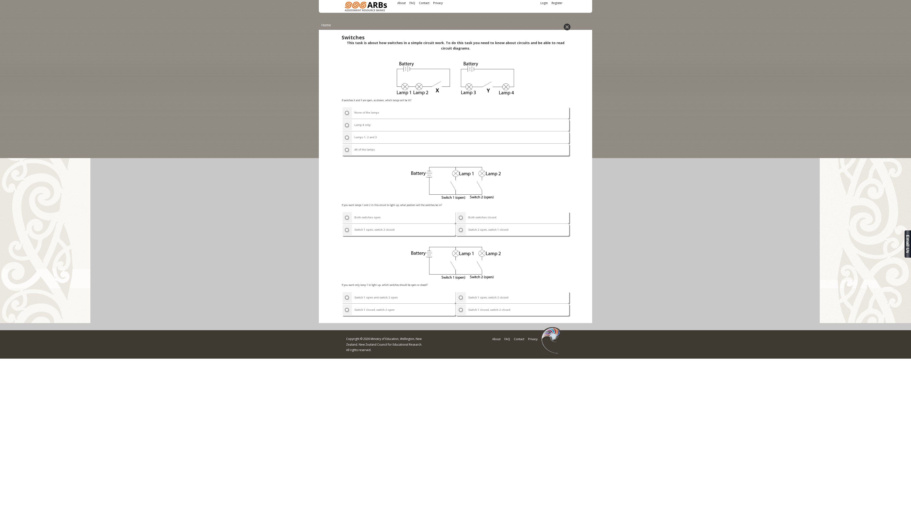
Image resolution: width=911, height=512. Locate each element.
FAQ (412, 3)
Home (326, 25)
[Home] (366, 7)
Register (557, 3)
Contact (424, 3)
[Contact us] (908, 256)
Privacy (438, 3)
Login (544, 3)
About (401, 3)
